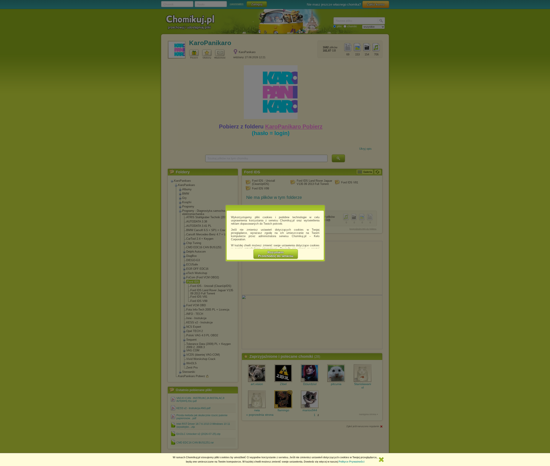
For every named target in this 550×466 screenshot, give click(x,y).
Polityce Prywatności (351, 461)
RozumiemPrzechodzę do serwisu (275, 254)
